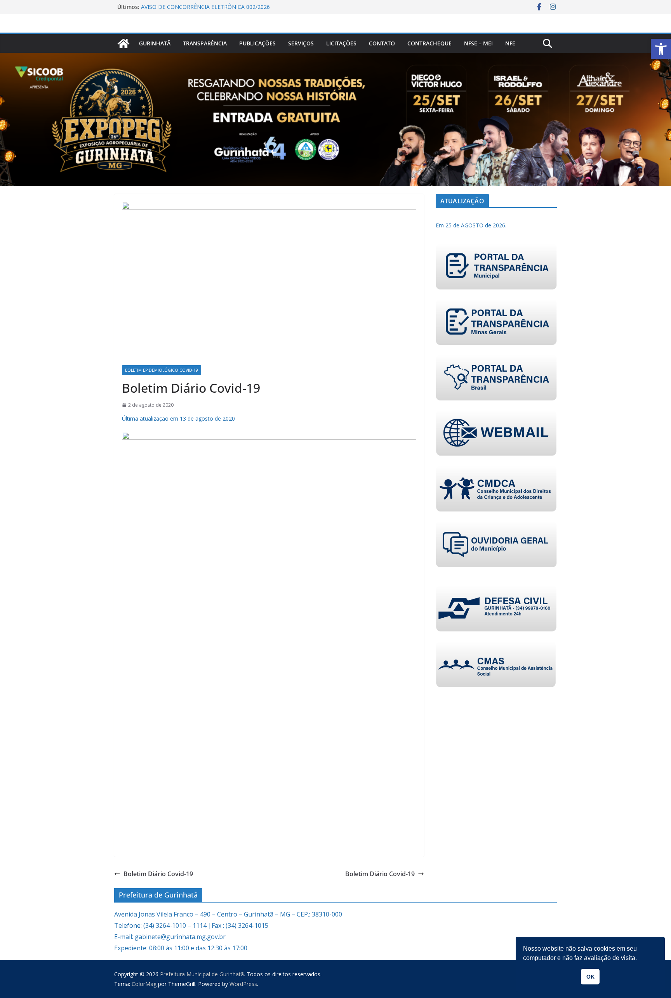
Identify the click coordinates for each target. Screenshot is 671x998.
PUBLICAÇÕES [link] (257, 43)
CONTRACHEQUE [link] (429, 43)
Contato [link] (382, 43)
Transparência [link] (205, 43)
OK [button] (590, 977)
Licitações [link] (341, 43)
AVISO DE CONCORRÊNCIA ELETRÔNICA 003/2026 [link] (205, 5)
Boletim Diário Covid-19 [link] (158, 874)
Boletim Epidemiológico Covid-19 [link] (161, 370)
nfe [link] (510, 43)
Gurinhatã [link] (154, 43)
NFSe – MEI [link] (478, 43)
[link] (661, 49)
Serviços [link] (301, 43)
